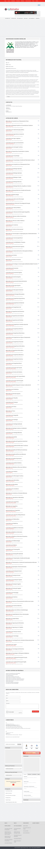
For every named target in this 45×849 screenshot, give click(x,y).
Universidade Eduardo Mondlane (18, 123)
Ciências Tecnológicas (10, 204)
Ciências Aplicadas (9, 156)
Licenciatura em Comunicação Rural (14, 237)
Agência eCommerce (9, 793)
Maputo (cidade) (10, 66)
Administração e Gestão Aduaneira (29, 786)
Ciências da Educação (10, 286)
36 (38, 328)
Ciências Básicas (9, 312)
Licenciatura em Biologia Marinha (13, 181)
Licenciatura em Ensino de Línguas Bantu (15, 376)
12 (38, 172)
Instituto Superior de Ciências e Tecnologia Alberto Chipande (8, 833)
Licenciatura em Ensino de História (14, 372)
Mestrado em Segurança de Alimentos (15, 623)
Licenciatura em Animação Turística (14, 147)
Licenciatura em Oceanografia (13, 549)
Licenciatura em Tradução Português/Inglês (16, 661)
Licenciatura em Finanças (12, 402)
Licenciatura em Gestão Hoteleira (13, 462)
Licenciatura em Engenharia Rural (14, 363)
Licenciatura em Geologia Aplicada (14, 423)
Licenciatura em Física (11, 406)
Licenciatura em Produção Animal (14, 571)
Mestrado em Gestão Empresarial (13, 458)
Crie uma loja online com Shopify (10, 795)
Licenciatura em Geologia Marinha (14, 432)
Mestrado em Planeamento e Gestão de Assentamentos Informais (21, 562)
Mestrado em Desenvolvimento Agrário (15, 246)
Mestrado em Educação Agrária (13, 285)
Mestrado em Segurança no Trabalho (14, 627)
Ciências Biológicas (9, 126)
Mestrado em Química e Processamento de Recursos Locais (19, 601)
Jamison (7, 733)
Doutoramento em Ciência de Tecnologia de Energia (18, 203)
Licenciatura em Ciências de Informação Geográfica (18, 212)
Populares (25, 774)
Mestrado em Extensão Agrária (13, 393)
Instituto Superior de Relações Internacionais (12, 676)
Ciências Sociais (9, 122)
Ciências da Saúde (9, 524)
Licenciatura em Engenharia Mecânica (14, 354)
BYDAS (39, 847)
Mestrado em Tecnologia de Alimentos (15, 648)
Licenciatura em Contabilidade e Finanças (15, 242)
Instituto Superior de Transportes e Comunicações (13, 677)
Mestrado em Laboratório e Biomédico (15, 497)
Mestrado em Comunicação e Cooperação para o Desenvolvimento (21, 233)
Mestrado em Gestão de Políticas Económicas (16, 449)
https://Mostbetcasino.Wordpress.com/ (12, 725)
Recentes (29, 774)
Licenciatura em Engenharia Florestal (14, 341)
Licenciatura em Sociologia (12, 635)
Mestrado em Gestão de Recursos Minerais (16, 454)
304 (38, 246)
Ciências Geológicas (9, 429)
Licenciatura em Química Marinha (13, 605)
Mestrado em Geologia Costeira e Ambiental (16, 428)
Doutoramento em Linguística (13, 510)
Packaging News (8, 797)
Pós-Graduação (20, 18)
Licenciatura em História (11, 471)
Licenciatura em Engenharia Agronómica (15, 298)
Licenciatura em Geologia (12, 419)
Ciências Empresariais (10, 325)
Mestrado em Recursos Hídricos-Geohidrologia (17, 610)
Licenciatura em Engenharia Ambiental (15, 302)
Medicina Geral (26, 781)
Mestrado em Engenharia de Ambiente (15, 315)
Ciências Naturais (9, 321)
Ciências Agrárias (9, 247)
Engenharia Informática (27, 795)
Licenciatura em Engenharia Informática (15, 346)
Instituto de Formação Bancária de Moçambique (13, 673)
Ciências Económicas (10, 217)
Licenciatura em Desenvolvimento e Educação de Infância (19, 250)
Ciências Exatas (9, 308)
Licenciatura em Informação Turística (14, 475)
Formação (37, 18)
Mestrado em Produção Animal (13, 575)
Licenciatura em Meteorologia (13, 540)
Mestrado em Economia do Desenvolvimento (16, 281)
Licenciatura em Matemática (12, 519)
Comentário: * (8, 703)
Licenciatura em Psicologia (12, 592)
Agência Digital (25, 825)
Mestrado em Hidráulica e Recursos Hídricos (16, 467)
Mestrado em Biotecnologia (12, 194)
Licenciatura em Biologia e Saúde (13, 177)
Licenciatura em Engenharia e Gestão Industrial (17, 324)
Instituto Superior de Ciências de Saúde (12, 674)
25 (38, 177)
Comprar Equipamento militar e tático (11, 802)
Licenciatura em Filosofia (12, 398)
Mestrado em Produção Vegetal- (13, 584)
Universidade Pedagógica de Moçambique (12, 682)
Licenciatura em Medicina (12, 523)
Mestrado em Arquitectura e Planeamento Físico (17, 121)
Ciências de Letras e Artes (11, 368)
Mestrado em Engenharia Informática (14, 350)
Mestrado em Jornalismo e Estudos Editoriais (16, 493)
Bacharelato (7, 18)
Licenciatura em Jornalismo (12, 488)
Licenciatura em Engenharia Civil (13, 307)
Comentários (34, 774)
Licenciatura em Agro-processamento (14, 142)
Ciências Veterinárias (10, 533)
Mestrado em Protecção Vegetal (13, 588)
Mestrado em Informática (12, 484)
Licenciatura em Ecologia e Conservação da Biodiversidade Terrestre (21, 263)
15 (38, 618)
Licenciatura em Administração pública (15, 129)
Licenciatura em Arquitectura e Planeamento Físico (18, 164)
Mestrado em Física (10, 411)
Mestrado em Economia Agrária (13, 276)
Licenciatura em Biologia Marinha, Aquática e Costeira (18, 186)
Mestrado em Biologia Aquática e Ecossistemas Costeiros (19, 125)
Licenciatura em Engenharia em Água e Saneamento (18, 337)
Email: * (7, 698)
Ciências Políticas (9, 208)
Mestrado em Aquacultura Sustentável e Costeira (17, 151)
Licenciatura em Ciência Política (13, 207)
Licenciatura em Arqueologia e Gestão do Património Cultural (20, 160)
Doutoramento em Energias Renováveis (15, 294)
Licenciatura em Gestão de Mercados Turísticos (17, 445)
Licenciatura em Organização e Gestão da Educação (18, 558)
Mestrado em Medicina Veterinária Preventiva (16, 536)
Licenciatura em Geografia (12, 415)
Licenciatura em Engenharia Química (14, 359)
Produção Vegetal (26, 791)
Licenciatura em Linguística (12, 501)
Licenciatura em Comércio (12, 225)
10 (38, 497)
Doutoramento (32, 18)
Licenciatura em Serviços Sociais (13, 631)
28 (38, 358)
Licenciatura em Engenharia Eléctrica (14, 328)
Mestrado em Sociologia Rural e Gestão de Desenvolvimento (20, 640)
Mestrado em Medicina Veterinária (14, 532)
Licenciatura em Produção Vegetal (14, 579)
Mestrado (26, 18)
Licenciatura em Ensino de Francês (14, 367)
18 (38, 298)
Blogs (38, 774)
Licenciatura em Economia (12, 268)
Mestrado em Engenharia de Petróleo (14, 320)
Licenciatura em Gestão (11, 436)
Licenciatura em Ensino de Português (14, 380)
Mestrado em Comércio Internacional (14, 229)
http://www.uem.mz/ (13, 68)
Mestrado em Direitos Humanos (13, 259)
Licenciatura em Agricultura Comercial (15, 134)
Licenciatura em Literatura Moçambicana (15, 514)
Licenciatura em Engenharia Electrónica (15, 333)
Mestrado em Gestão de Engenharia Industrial (16, 441)
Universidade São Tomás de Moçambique (12, 683)
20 (38, 341)
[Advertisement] (22, 28)
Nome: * (7, 695)
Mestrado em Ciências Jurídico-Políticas (15, 220)
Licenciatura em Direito (11, 255)
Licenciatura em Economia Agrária (14, 272)
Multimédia (25, 776)
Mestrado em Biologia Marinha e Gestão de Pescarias (18, 190)
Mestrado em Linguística (11, 506)
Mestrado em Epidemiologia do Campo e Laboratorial (18, 385)
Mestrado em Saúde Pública (12, 618)
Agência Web (36, 847)
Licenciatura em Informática (12, 480)
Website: (7, 700)
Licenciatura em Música (11, 545)
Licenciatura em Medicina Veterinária (14, 527)
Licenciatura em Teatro (11, 644)
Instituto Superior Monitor (9, 681)
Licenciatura (13, 18)
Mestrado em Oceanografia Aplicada (14, 553)
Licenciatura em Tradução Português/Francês (16, 657)
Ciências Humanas (9, 472)
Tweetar (8, 96)
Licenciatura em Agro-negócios (13, 138)
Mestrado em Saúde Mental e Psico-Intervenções (17, 614)
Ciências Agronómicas (10, 135)
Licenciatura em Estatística (12, 389)
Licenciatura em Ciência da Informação (15, 199)
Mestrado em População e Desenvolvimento (16, 566)
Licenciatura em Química (11, 597)
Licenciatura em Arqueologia (12, 155)
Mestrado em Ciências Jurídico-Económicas (16, 216)
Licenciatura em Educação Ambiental (14, 289)
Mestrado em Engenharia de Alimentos (15, 311)
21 (38, 354)
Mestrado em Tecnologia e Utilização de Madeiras (17, 653)
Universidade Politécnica (9, 675)
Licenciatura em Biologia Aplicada (14, 168)
